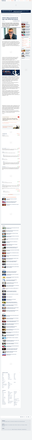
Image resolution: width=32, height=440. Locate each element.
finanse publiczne (15, 122)
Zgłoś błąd (21, 421)
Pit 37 (14, 395)
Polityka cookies (15, 429)
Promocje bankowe (4, 404)
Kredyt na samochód (10, 397)
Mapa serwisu (23, 421)
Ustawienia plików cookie (24, 429)
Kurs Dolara (9, 377)
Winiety (8, 400)
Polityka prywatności (19, 429)
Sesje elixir (15, 401)
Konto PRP (9, 394)
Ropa (14, 376)
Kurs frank (3, 395)
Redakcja (6, 421)
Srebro (14, 377)
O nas (2, 421)
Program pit (15, 393)
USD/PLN (9, 375)
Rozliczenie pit (15, 392)
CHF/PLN (9, 376)
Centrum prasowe (12, 421)
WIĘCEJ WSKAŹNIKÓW (28, 47)
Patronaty (8, 421)
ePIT (14, 405)
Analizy (2, 387)
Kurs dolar (3, 394)
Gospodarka (12, 0)
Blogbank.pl (3, 400)
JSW (8, 388)
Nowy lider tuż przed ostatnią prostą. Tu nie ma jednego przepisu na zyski (20, 11)
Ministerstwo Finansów (8, 122)
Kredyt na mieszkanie (10, 396)
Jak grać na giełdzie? (4, 392)
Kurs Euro (9, 378)
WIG (2, 376)
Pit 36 (14, 394)
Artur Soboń (5, 122)
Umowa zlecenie (9, 393)
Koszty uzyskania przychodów (16, 400)
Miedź (14, 375)
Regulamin (13, 429)
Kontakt (19, 421)
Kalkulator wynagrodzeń (10, 392)
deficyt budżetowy (11, 122)
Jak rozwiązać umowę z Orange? (10, 395)
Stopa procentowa (3, 402)
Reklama (4, 421)
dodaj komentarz (18, 133)
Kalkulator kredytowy (10, 398)
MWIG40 (3, 377)
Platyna (14, 378)
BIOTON (9, 387)
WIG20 (2, 375)
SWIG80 (3, 378)
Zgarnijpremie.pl (3, 401)
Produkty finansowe (16, 421)
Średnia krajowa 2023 (4, 403)
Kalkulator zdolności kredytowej (16, 402)
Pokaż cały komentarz (18, 189)
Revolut (8, 399)
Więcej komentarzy (10, 194)
